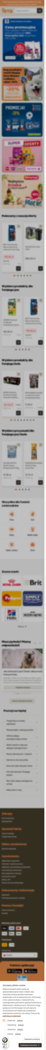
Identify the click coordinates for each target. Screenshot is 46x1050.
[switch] (5, 1047)
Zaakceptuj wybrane (32, 1039)
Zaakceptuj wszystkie (29, 1045)
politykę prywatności (12, 1016)
